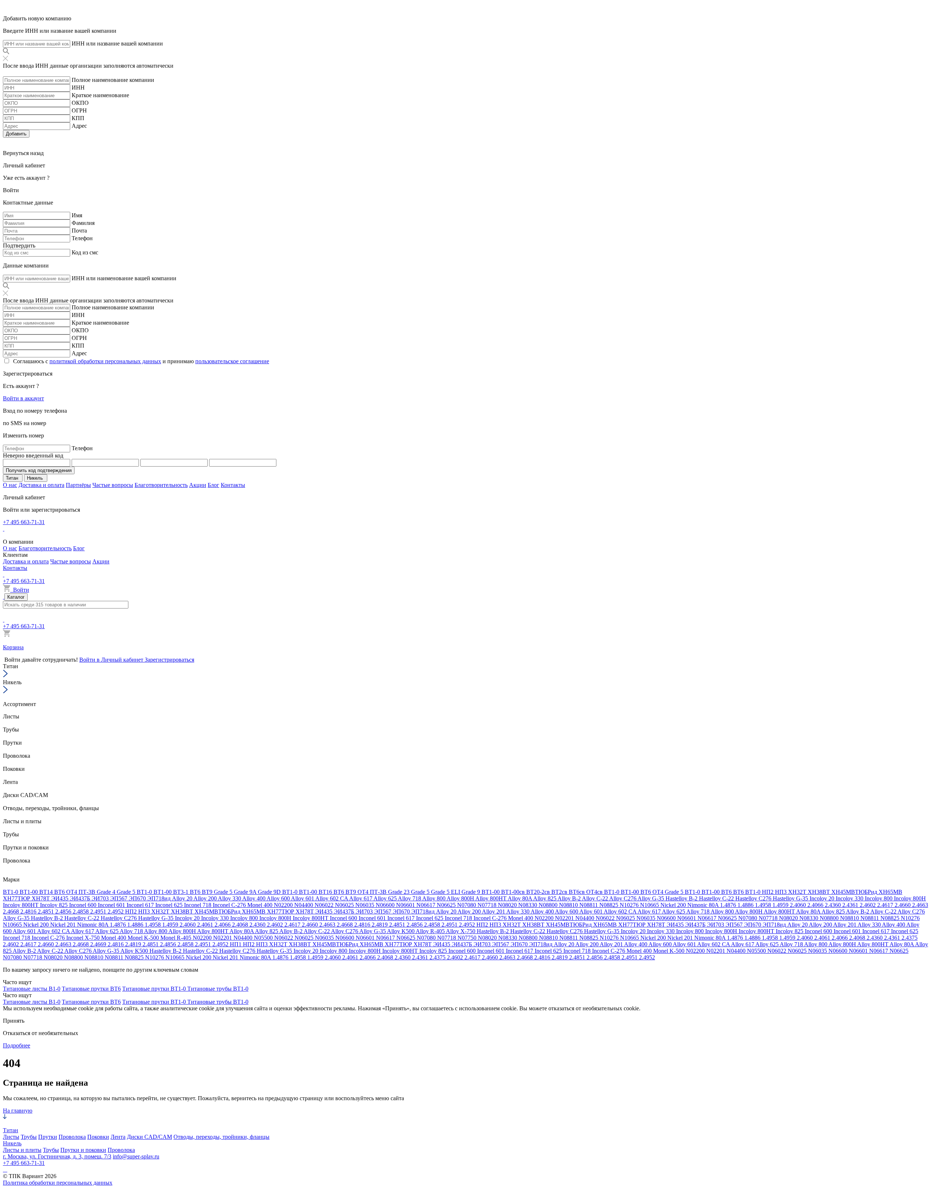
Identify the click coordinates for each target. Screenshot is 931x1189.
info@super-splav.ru (136, 1156)
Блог (213, 485)
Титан (10, 1130)
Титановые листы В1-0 (31, 989)
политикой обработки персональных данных (105, 361)
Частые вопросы (112, 485)
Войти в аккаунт (23, 398)
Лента (118, 1137)
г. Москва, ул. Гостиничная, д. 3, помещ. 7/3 (57, 1156)
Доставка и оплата (41, 485)
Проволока (72, 1137)
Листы (11, 1137)
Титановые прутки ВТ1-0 (154, 989)
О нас (10, 485)
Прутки (47, 1137)
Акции (197, 485)
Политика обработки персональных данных (57, 1183)
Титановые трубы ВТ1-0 (217, 989)
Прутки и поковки (83, 1150)
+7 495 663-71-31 (24, 522)
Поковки (98, 1137)
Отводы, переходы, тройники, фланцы (221, 1137)
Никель (12, 1143)
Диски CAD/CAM (149, 1137)
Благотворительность (161, 485)
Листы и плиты (22, 1150)
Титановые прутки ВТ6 (91, 989)
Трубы (29, 1137)
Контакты (233, 485)
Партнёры (78, 485)
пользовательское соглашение (232, 361)
